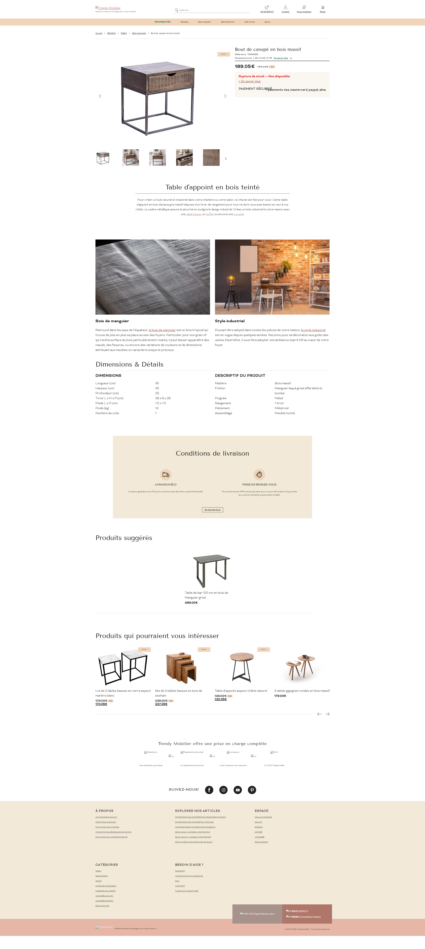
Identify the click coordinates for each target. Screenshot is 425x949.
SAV (177, 881)
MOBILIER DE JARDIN (105, 891)
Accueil (98, 33)
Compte (285, 12)
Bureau (259, 827)
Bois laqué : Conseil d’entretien (193, 837)
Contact (180, 886)
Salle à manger (263, 817)
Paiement (180, 871)
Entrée (258, 832)
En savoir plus (281, 58)
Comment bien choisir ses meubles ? (195, 827)
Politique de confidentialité (111, 837)
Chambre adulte (104, 896)
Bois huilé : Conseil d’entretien (192, 832)
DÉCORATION (228, 22)
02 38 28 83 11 (267, 12)
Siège (98, 881)
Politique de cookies (107, 827)
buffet (210, 214)
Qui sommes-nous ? (106, 817)
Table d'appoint (139, 33)
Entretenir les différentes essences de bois (200, 817)
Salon (258, 822)
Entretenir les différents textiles (194, 822)
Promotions (102, 906)
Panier (323, 12)
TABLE (124, 33)
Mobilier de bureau (105, 886)
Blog (267, 22)
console (239, 214)
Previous (100, 96)
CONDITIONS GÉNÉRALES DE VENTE (113, 832)
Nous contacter (304, 12)
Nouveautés (162, 22)
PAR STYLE (250, 22)
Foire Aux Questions (186, 891)
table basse (193, 214)
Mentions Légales (105, 822)
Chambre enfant (104, 901)
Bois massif (261, 842)
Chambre (259, 837)
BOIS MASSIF (204, 22)
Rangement (101, 876)
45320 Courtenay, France (306, 916)
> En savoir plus (250, 81)
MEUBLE (184, 22)
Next (225, 96)
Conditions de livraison (189, 876)
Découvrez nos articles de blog (193, 842)
